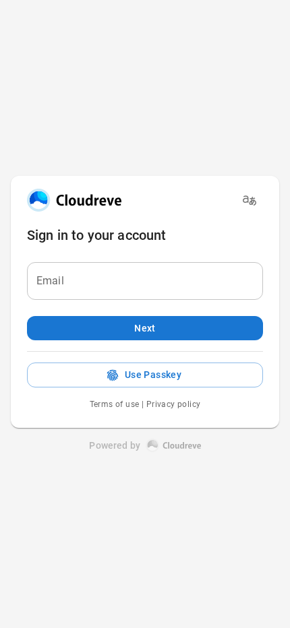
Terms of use (115, 404)
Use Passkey (153, 374)
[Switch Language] (249, 200)
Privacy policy (173, 404)
